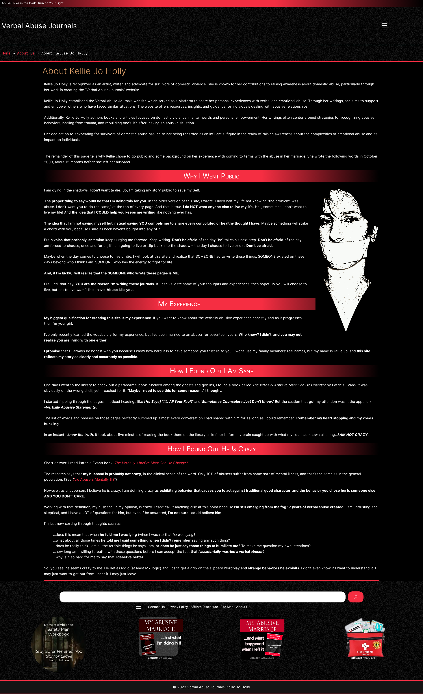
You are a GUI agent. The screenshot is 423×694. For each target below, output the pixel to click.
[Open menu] (384, 25)
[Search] (356, 596)
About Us (26, 53)
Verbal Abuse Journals (39, 25)
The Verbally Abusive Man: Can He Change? (151, 463)
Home (6, 53)
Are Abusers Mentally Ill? (93, 479)
